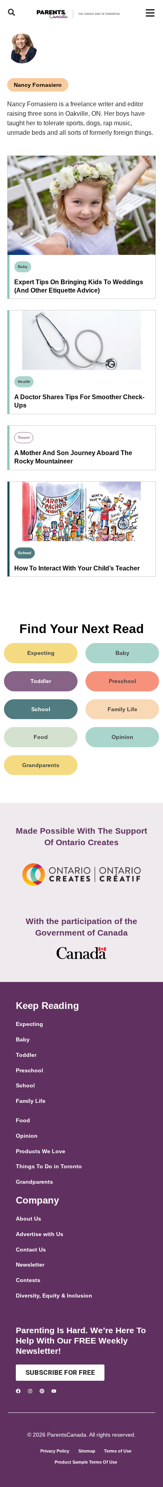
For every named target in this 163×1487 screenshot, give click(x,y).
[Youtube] (53, 1391)
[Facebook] (18, 1391)
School (24, 553)
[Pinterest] (42, 1391)
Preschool (122, 681)
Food (41, 737)
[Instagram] (30, 1391)
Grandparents (40, 765)
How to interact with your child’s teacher (77, 568)
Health (24, 381)
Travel (24, 437)
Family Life (122, 709)
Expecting (41, 653)
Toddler (40, 681)
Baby (23, 266)
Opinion (122, 737)
